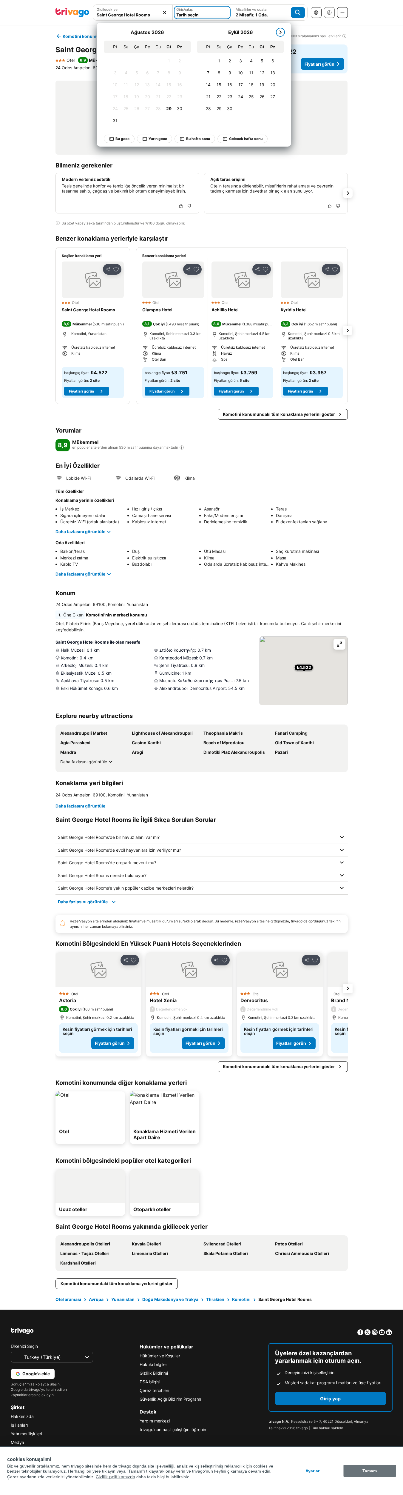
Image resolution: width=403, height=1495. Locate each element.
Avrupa (96, 1299)
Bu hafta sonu (198, 138)
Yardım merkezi (155, 1420)
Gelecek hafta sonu (246, 138)
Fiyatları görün (319, 64)
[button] (93, 280)
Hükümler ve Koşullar (160, 1355)
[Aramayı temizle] (164, 12)
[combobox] (133, 15)
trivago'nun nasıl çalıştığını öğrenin (173, 1429)
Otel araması (68, 1299)
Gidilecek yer (108, 9)
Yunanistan (123, 1299)
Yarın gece (158, 138)
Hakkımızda (22, 1416)
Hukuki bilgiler (153, 1364)
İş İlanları (19, 1425)
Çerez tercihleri (154, 1390)
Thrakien (215, 1299)
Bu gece (122, 138)
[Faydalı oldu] (181, 206)
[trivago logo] (72, 12)
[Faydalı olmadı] (189, 206)
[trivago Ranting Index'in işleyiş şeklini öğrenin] (181, 447)
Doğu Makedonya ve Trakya (170, 1299)
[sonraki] (280, 32)
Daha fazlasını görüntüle (80, 531)
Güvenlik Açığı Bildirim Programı (170, 1399)
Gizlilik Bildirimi (154, 1373)
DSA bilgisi (150, 1381)
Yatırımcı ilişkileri (26, 1433)
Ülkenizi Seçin (24, 1346)
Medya (17, 1442)
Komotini (241, 1299)
